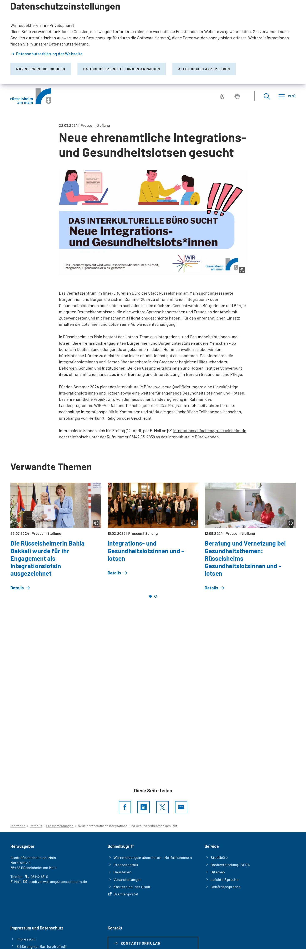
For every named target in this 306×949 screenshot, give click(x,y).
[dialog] (153, 42)
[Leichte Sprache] (222, 96)
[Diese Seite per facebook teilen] (125, 807)
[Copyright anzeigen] (242, 270)
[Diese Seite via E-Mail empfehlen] (181, 807)
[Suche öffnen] (267, 96)
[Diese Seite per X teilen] (162, 807)
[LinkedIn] (143, 807)
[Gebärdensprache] (237, 96)
